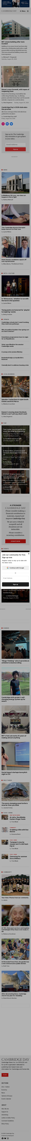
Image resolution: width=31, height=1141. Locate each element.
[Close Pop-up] (28, 553)
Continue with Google (16, 568)
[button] (15, 570)
